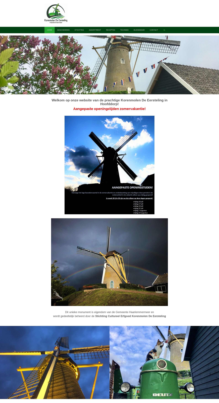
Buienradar (139, 30)
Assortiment (95, 30)
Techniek (124, 30)
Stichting (79, 30)
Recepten (110, 30)
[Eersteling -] (55, 13)
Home (49, 30)
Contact (154, 30)
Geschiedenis (63, 30)
